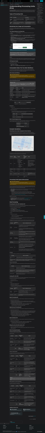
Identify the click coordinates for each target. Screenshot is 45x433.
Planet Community (31, 426)
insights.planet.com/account (21, 54)
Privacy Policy (4, 431)
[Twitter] (37, 431)
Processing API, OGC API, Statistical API (40, 16)
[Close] (31, 44)
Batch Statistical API (40, 20)
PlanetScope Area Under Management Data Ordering (40, 12)
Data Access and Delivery (40, 9)
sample (19, 209)
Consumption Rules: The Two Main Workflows (40, 8)
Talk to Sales (4, 427)
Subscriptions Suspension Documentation (20, 194)
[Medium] (40, 431)
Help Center (30, 429)
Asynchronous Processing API (40, 19)
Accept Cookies (24, 47)
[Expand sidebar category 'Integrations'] (8, 3)
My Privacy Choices (20, 47)
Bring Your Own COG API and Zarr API (40, 21)
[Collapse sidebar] (4, 423)
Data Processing (38, 15)
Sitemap (25, 431)
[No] (35, 416)
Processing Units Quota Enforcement (39, 14)
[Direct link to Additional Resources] (18, 407)
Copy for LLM (12, 4)
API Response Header (40, 7)
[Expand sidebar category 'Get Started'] (8, 2)
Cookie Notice (22, 431)
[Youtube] (41, 431)
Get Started (4, 428)
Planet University (31, 427)
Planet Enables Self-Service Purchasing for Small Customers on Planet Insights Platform (22, 76)
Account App (22, 55)
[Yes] (33, 416)
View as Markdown (17, 4)
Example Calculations (39, 11)
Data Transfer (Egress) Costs (40, 10)
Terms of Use (19, 431)
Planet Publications (31, 428)
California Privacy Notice (8, 431)
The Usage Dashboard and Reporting (40, 6)
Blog (16, 426)
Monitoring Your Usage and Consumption (39, 4)
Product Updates (18, 428)
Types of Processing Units (39, 3)
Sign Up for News (18, 427)
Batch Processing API (40, 18)
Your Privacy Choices (14, 431)
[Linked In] (38, 431)
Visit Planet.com (5, 426)
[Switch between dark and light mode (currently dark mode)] (44, 1)
